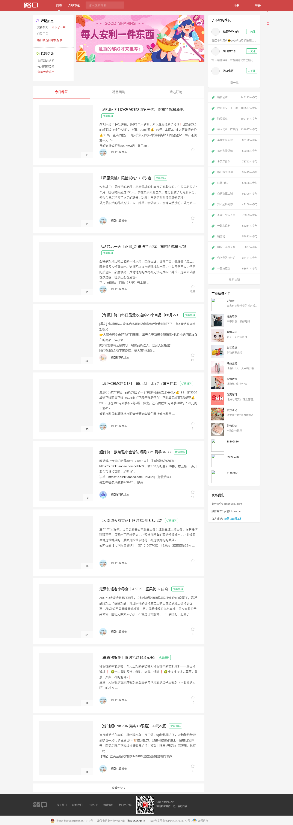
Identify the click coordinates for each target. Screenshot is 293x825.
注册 (236, 5)
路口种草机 (117, 357)
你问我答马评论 (237, 257)
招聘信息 (108, 805)
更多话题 (234, 279)
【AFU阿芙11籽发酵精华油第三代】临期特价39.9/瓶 (141, 109)
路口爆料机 (117, 494)
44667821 (233, 472)
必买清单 (232, 347)
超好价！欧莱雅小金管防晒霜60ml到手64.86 (135, 451)
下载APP (93, 805)
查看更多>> (118, 787)
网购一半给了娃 (237, 247)
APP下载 (74, 5)
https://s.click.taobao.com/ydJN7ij (121, 466)
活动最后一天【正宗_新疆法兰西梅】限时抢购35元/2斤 (143, 246)
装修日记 (237, 183)
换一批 (234, 82)
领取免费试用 (46, 72)
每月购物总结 (46, 66)
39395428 (233, 457)
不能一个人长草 (237, 215)
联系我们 (77, 805)
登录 (258, 5)
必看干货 (42, 33)
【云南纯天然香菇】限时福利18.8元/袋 (130, 520)
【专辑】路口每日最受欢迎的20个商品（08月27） (139, 314)
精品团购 (232, 363)
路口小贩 (116, 152)
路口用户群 (125, 805)
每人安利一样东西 (237, 129)
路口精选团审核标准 (49, 40)
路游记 (237, 236)
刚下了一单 (59, 27)
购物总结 (232, 425)
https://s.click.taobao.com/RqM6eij (131, 477)
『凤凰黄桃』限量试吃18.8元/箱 (125, 177)
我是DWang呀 (231, 31)
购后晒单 (237, 118)
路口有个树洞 (237, 172)
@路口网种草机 (233, 518)
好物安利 (232, 332)
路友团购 (237, 97)
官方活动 (232, 410)
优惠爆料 (108, 116)
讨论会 (230, 300)
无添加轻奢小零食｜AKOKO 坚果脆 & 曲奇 (133, 588)
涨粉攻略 (42, 27)
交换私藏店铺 (237, 193)
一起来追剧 (237, 225)
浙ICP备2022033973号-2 (177, 820)
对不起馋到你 (237, 204)
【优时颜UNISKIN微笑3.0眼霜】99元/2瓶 (132, 725)
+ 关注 (251, 31)
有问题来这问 (46, 60)
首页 (59, 5)
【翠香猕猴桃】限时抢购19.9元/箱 (127, 657)
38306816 (233, 441)
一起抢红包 (237, 268)
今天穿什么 (237, 161)
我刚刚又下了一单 (237, 108)
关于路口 (62, 805)
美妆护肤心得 (237, 140)
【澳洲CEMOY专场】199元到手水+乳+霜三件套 (138, 383)
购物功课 (232, 379)
